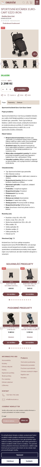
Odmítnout (10, 461)
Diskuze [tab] (19, 102)
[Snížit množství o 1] (3, 89)
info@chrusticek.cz (12, 399)
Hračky (4, 370)
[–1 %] (11, 318)
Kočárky (4, 363)
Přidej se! (24, 420)
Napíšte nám (25, 375)
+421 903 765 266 (12, 395)
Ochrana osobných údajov (29, 371)
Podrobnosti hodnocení (11, 23)
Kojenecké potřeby (8, 373)
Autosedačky (6, 360)
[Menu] (37, 2)
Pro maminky (6, 379)
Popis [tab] (4, 102)
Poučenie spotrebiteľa (28, 368)
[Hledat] (23, 2)
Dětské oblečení (7, 382)
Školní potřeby (6, 376)
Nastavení (19, 455)
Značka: (8, 16)
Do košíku (21, 89)
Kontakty (24, 378)
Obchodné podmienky (28, 362)
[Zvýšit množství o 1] (10, 89)
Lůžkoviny (5, 385)
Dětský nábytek (7, 367)
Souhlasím (29, 461)
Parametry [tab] (11, 102)
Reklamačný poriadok (28, 365)
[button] (9, 299)
